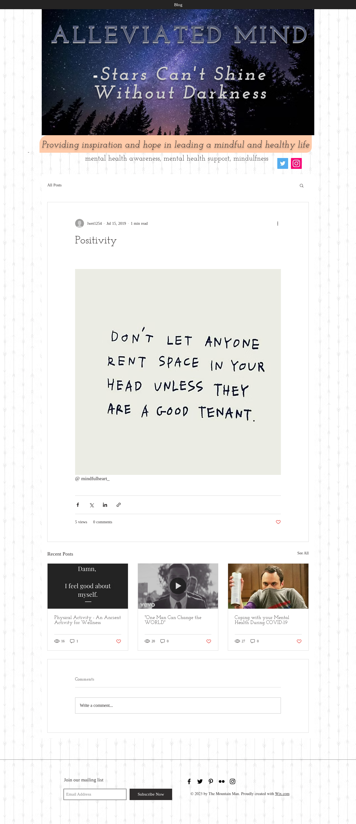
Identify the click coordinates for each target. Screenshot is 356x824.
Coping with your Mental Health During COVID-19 (262, 620)
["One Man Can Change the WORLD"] (178, 586)
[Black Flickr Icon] (221, 781)
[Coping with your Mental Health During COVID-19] (268, 586)
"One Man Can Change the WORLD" (173, 620)
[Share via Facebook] (77, 504)
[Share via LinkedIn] (105, 504)
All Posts (54, 185)
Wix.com (282, 793)
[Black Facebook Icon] (189, 781)
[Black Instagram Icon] (232, 781)
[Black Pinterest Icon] (210, 781)
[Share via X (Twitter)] (91, 504)
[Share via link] (118, 504)
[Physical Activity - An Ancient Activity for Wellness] (88, 586)
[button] (301, 185)
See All (303, 553)
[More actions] (277, 223)
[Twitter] (282, 163)
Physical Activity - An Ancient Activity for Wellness (87, 620)
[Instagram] (296, 163)
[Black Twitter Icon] (200, 781)
